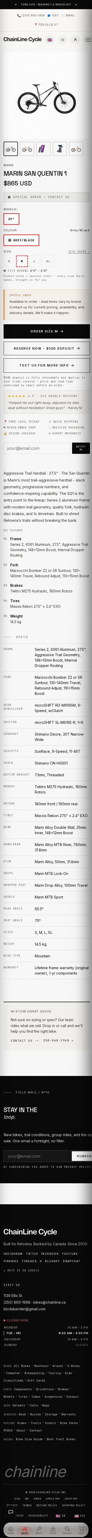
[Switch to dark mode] (62, 40)
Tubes (35, 1396)
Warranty (69, 1414)
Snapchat (71, 1261)
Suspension (53, 1396)
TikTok (32, 1253)
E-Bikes (73, 1366)
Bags (45, 1405)
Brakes (63, 1389)
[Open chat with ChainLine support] (10, 1512)
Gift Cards (36, 1380)
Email (68, 15)
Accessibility (38, 1515)
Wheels (9, 1396)
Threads (29, 1261)
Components (23, 1389)
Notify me (81, 448)
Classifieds (13, 1380)
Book (22, 1414)
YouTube (70, 1253)
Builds (35, 1414)
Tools (33, 1405)
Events (50, 1423)
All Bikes (22, 1366)
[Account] (75, 40)
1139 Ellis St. (13, 1295)
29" (11, 219)
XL (48, 261)
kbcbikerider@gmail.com (24, 1309)
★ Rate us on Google (22, 1270)
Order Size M (44, 331)
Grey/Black (23, 240)
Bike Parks (69, 1423)
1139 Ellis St (46, 25)
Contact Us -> (25, 1040)
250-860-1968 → (58, 1040)
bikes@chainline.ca (49, 1302)
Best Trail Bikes (61, 1439)
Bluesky (52, 1261)
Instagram (13, 1253)
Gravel (58, 1366)
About (21, 1430)
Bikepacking (34, 1373)
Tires (22, 1396)
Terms (27, 1505)
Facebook (50, 1253)
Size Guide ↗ (79, 251)
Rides (21, 1423)
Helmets (19, 1405)
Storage (51, 1414)
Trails (35, 1423)
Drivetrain (45, 1389)
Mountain (41, 1366)
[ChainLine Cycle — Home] (23, 39)
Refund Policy (46, 1505)
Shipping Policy (73, 1505)
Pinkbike (11, 1261)
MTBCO (8, 1430)
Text (55, 15)
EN (60, 1516)
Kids (68, 1373)
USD (79, 1516)
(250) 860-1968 (31, 15)
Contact (36, 1430)
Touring (54, 1373)
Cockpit (72, 1396)
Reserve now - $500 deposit (44, 348)
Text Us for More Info (44, 365)
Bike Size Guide (29, 1439)
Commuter (13, 1373)
